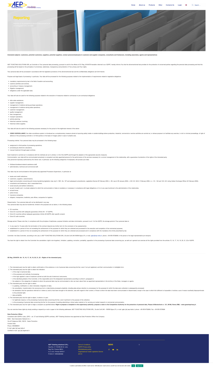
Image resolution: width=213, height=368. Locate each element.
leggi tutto (139, 366)
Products (152, 5)
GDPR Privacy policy (84, 347)
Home (133, 5)
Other (160, 5)
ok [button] (133, 366)
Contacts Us (170, 5)
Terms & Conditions (84, 345)
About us (142, 5)
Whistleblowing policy (84, 349)
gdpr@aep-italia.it (96, 236)
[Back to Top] (139, 345)
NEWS (110, 344)
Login (180, 5)
